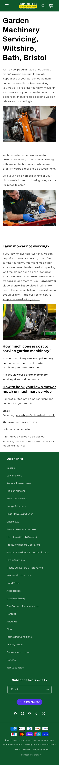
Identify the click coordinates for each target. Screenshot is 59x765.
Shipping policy (40, 750)
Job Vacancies (15, 668)
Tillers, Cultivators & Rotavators (25, 568)
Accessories (14, 591)
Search (11, 468)
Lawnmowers (14, 475)
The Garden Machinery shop (23, 606)
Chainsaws (13, 522)
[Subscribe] (47, 690)
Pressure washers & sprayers (23, 545)
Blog (9, 629)
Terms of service (22, 750)
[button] (7, 6)
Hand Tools (13, 583)
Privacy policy (32, 745)
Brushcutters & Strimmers (21, 529)
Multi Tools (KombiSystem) (22, 537)
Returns (11, 660)
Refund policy (49, 745)
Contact (11, 614)
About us (12, 621)
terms (35, 379)
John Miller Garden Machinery (28, 740)
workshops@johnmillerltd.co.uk (35, 415)
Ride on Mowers (16, 491)
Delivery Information (18, 652)
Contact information (31, 755)
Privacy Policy (15, 644)
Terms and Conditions (19, 637)
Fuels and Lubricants (19, 575)
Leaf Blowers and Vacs (20, 514)
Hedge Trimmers (16, 506)
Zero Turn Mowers (17, 498)
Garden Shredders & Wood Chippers (28, 552)
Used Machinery (16, 598)
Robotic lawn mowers (19, 483)
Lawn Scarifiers (16, 560)
